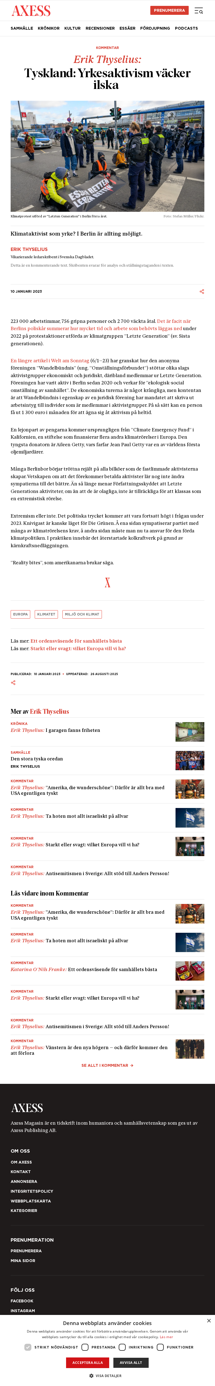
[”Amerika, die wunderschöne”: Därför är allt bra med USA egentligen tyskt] (108, 789)
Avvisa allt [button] (131, 1362)
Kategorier (24, 1210)
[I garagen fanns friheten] (108, 732)
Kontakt (21, 1171)
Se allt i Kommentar (104, 1065)
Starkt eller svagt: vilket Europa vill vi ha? (78, 649)
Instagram (23, 1311)
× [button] (209, 1321)
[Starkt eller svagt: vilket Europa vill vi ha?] (108, 846)
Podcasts (186, 28)
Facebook (22, 1301)
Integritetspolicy (32, 1191)
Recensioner (100, 28)
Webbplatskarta (31, 1201)
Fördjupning (155, 28)
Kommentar (107, 48)
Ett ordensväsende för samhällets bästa (76, 641)
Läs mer (166, 1337)
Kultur (72, 28)
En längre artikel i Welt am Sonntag (50, 361)
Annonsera (24, 1181)
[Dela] (201, 291)
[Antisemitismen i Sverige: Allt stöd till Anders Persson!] (108, 869)
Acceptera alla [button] (88, 1362)
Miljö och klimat (82, 614)
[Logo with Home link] (31, 10)
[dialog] (107, 1350)
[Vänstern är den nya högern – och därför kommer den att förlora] (108, 1047)
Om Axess (21, 1162)
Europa (20, 614)
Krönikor (49, 28)
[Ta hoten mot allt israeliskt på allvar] (108, 818)
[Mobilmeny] (198, 10)
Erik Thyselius (29, 249)
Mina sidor (23, 1260)
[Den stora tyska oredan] (108, 760)
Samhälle (22, 28)
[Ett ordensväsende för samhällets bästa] (108, 971)
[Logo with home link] (108, 1108)
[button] (108, 1375)
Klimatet (46, 614)
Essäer (127, 28)
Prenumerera (169, 10)
